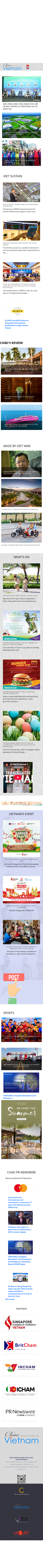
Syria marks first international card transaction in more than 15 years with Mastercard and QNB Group (20, 1221)
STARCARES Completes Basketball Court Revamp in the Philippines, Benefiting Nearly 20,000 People (19, 1279)
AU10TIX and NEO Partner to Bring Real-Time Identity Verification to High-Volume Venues (17, 322)
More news (10, 1318)
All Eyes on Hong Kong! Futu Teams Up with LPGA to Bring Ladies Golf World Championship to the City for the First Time (20, 1310)
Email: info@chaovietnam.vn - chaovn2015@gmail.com (21, 1480)
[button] (3, 31)
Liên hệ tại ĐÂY (21, 1487)
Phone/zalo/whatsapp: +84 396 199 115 (21, 1483)
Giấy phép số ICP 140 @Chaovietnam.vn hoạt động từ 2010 (21, 1485)
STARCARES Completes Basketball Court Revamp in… (19, 1094)
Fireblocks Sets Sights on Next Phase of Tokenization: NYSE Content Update (19, 1248)
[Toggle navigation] (39, 67)
